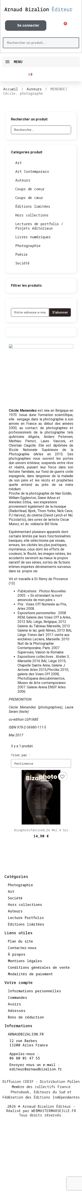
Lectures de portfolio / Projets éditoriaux (39, 226)
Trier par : (20, 755)
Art (18, 162)
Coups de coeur (30, 189)
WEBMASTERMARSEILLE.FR (53, 1110)
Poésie (21, 254)
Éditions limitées (32, 206)
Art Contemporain (32, 171)
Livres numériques (33, 237)
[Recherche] (73, 43)
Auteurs (22, 180)
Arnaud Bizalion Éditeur (47, 1106)
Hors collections (32, 215)
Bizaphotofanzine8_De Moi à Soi (41, 830)
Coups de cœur (29, 197)
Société (22, 263)
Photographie (27, 245)
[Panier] (64, 26)
